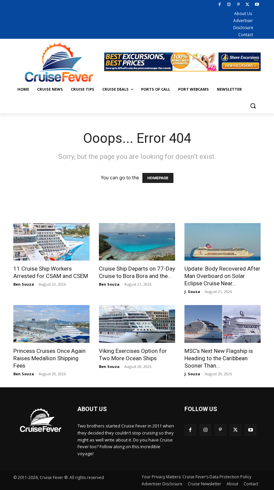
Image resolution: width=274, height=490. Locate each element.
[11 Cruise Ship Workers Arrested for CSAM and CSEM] (51, 242)
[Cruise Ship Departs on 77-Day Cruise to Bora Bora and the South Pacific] (137, 242)
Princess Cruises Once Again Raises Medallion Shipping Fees (49, 358)
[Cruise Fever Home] (58, 62)
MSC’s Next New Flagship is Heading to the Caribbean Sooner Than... (218, 358)
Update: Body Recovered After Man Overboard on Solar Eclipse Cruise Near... (222, 276)
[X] (247, 5)
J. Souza (192, 291)
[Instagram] (229, 5)
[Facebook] (220, 5)
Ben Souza (23, 284)
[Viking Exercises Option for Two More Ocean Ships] (137, 324)
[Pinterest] (238, 5)
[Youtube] (257, 5)
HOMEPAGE (157, 178)
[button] (253, 105)
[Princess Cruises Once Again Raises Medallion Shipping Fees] (51, 324)
